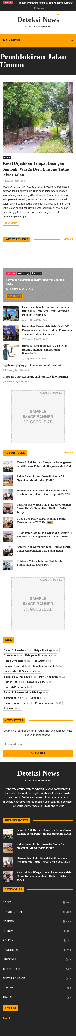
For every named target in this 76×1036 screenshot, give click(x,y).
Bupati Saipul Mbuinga (20, 676)
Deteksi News (38, 19)
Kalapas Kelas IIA (17, 666)
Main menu (11, 40)
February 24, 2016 (14, 370)
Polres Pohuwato (48, 703)
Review (8, 988)
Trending (7, 2)
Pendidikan (11, 950)
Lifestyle (9, 959)
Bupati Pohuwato (17, 650)
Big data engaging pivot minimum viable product (32, 365)
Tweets (7, 1018)
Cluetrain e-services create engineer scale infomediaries (35, 376)
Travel (8, 997)
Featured (11, 273)
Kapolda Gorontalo (47, 666)
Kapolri (37, 697)
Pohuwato (42, 660)
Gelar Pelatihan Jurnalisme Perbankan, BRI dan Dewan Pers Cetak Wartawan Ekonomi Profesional (46, 310)
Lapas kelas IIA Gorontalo (22, 671)
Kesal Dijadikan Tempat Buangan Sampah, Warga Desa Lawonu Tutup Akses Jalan (36, 169)
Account (40, 8)
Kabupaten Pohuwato (40, 655)
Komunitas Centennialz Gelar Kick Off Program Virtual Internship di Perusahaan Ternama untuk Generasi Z (47, 330)
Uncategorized (14, 912)
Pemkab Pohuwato (18, 687)
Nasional (9, 921)
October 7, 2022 (33, 339)
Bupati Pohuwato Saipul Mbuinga (26, 692)
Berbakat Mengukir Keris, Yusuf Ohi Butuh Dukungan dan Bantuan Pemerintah (44, 349)
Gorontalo (13, 655)
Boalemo (12, 708)
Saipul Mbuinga (46, 650)
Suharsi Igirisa (15, 697)
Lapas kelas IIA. (39, 682)
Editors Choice (14, 978)
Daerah (6, 157)
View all (68, 239)
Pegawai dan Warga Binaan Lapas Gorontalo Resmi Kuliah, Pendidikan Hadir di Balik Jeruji (44, 508)
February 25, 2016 (18, 289)
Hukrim (8, 931)
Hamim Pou (14, 682)
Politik (8, 940)
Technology (23, 273)
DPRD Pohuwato (52, 676)
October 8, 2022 (33, 320)
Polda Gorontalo (17, 660)
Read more (10, 223)
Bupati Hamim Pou (18, 703)
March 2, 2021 (12, 181)
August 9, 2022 (32, 358)
